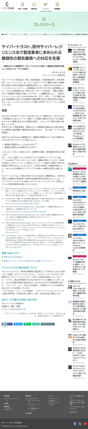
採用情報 (7, 406)
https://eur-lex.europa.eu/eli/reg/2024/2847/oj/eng (21, 203)
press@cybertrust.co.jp (17, 309)
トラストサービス (33, 398)
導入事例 (29, 413)
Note (36, 324)
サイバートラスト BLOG (55, 403)
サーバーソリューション (35, 405)
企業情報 (7, 396)
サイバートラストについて (12, 399)
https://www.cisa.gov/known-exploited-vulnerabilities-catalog (25, 211)
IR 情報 (6, 403)
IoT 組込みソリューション (35, 409)
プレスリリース (76, 45)
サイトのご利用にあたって (77, 397)
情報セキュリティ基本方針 (77, 403)
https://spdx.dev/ (11, 232)
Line (28, 324)
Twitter (18, 324)
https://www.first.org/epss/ (14, 219)
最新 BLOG (75, 281)
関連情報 (57, 9)
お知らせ (74, 163)
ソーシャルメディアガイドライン (77, 408)
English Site (73, 412)
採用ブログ (9, 409)
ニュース (46, 9)
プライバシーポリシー (77, 400)
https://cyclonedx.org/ (12, 247)
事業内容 (34, 9)
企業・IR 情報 (22, 9)
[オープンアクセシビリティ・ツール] (5, 324)
